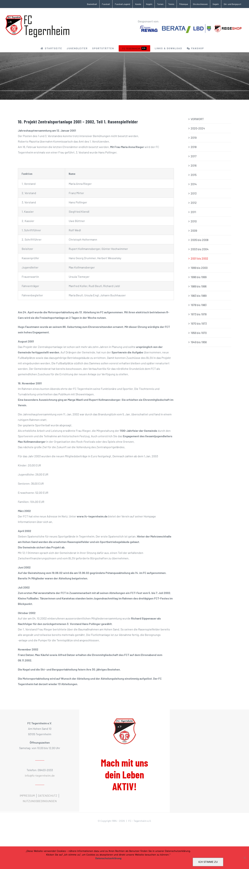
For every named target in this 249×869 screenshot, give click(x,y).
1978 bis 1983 (199, 305)
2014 (194, 184)
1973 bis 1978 (199, 314)
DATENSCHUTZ (47, 795)
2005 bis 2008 (199, 239)
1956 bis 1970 (199, 332)
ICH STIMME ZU (208, 861)
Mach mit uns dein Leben (124, 774)
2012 (194, 202)
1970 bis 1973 (199, 323)
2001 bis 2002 (199, 258)
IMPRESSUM (27, 795)
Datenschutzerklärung (108, 858)
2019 (194, 137)
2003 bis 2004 (200, 249)
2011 (193, 212)
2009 (194, 230)
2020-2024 (198, 128)
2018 (194, 147)
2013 (194, 193)
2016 (194, 165)
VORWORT (197, 119)
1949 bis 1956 (199, 342)
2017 (194, 156)
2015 (194, 174)
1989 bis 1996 (199, 286)
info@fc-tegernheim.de (40, 775)
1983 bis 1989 (199, 295)
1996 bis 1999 (199, 277)
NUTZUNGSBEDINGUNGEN (40, 801)
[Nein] (244, 858)
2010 (194, 221)
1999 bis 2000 (199, 267)
